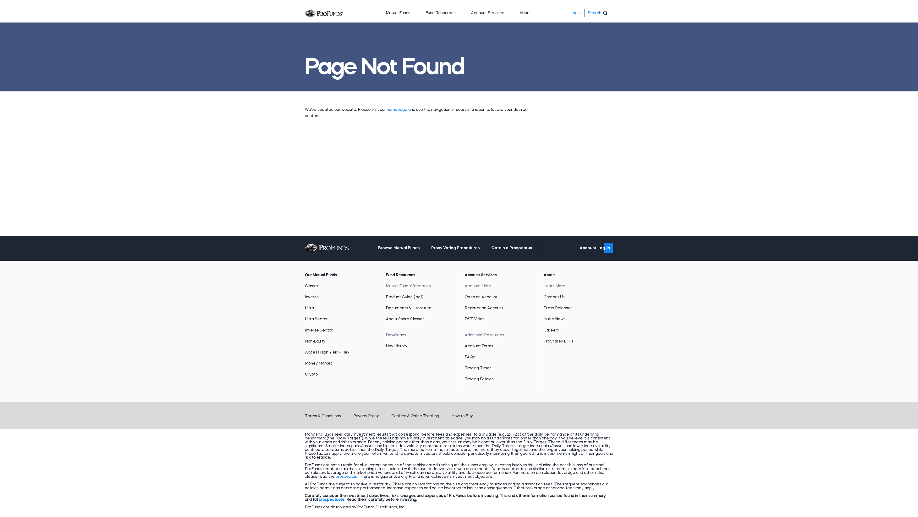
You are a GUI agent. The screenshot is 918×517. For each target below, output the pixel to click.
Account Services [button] (487, 13)
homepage (397, 110)
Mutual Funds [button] (398, 13)
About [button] (525, 13)
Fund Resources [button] (441, 13)
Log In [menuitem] (576, 13)
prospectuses (332, 500)
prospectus (346, 477)
